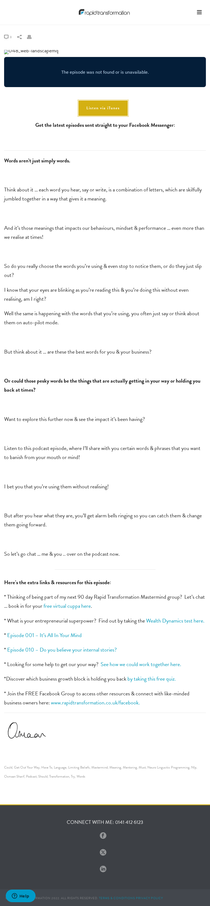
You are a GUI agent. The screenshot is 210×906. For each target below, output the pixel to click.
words (81, 776)
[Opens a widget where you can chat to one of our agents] (20, 896)
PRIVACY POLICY (149, 898)
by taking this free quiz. (151, 679)
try (73, 776)
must (142, 767)
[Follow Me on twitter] (103, 852)
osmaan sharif (14, 776)
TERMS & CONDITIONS (117, 898)
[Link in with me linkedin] (103, 869)
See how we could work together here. (140, 664)
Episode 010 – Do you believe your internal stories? (62, 650)
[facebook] (103, 836)
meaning (115, 767)
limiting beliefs (79, 767)
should (43, 776)
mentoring (130, 767)
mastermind (99, 767)
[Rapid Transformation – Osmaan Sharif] (105, 12)
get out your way (27, 767)
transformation (59, 776)
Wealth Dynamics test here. (175, 621)
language (60, 767)
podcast (31, 776)
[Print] (32, 36)
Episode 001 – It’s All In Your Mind (44, 635)
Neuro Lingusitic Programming (168, 767)
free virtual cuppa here (67, 606)
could (8, 767)
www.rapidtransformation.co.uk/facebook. (95, 702)
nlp (193, 767)
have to (46, 767)
